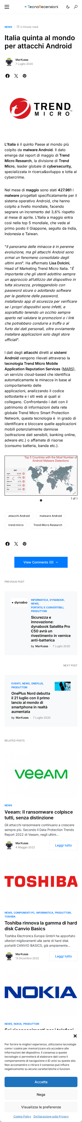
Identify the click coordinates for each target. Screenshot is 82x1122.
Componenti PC (24, 912)
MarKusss (21, 59)
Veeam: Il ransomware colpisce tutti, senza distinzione (39, 814)
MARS (68, 369)
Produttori (39, 611)
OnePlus (37, 683)
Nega (41, 1094)
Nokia (18, 1023)
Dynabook (57, 600)
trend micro (15, 525)
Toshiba (10, 916)
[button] (75, 1035)
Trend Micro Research (47, 525)
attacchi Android (19, 516)
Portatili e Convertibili (47, 607)
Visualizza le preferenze (41, 1107)
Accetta (41, 1082)
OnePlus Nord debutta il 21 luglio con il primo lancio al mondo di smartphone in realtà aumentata (30, 702)
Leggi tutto (63, 845)
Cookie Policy (22, 1116)
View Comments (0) (38, 562)
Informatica (39, 600)
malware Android (51, 516)
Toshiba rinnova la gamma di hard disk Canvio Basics (41, 925)
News (8, 27)
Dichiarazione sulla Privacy (51, 1116)
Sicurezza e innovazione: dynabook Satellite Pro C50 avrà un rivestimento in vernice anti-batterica (51, 628)
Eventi (15, 683)
